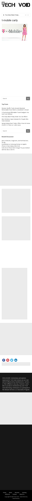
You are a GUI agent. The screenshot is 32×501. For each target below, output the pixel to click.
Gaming (24, 492)
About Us (22, 494)
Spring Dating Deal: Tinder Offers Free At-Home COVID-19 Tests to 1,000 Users (16, 124)
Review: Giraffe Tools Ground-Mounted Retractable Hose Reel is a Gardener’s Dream (15, 109)
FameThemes (16, 498)
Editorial (7, 494)
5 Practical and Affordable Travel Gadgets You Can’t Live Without (15, 113)
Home (4, 492)
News (10, 492)
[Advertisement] (16, 170)
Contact (15, 494)
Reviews (17, 492)
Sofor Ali (4, 148)
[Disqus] (16, 69)
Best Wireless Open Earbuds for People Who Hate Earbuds (15, 120)
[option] (17, 15)
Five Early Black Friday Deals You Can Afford (14, 116)
